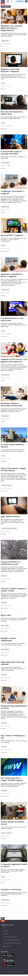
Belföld (4, 581)
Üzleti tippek (5, 251)
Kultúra (4, 89)
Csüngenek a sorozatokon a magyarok (12, 192)
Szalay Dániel (5, 206)
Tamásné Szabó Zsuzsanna (9, 528)
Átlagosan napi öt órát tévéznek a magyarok (10, 70)
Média (3, 212)
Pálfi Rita (4, 575)
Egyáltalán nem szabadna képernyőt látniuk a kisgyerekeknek (12, 28)
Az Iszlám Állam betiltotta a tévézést (12, 446)
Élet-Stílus (5, 336)
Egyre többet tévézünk (10, 516)
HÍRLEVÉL (5, 930)
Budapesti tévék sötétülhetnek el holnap (14, 707)
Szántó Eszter (5, 162)
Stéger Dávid (5, 40)
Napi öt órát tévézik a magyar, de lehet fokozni (13, 469)
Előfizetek (20, 1)
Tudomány (4, 128)
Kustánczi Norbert (7, 833)
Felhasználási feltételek (10, 937)
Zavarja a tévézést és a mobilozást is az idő (10, 563)
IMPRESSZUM (6, 933)
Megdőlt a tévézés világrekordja (8, 639)
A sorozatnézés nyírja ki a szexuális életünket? (11, 153)
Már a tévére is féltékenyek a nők (13, 737)
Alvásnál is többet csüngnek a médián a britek (13, 590)
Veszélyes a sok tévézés (11, 889)
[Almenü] (8, 1)
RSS (4, 927)
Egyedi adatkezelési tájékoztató (12, 940)
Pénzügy (4, 534)
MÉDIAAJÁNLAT (6, 946)
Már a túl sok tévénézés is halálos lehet (12, 113)
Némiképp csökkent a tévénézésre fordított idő (11, 404)
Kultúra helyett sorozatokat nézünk (12, 823)
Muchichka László (6, 485)
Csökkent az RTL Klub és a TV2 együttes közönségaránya (14, 360)
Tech (3, 46)
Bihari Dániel (5, 625)
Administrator (5, 899)
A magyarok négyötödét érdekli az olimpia (14, 865)
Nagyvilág (4, 461)
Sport (3, 882)
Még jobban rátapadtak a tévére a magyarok (11, 275)
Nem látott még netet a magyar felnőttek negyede (12, 779)
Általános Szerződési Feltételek (12, 943)
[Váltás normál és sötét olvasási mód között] (12, 1)
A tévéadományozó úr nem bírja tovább (12, 319)
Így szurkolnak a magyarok (12, 235)
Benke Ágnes (5, 649)
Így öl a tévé (6, 615)
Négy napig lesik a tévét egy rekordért (12, 663)
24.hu (3, 83)
